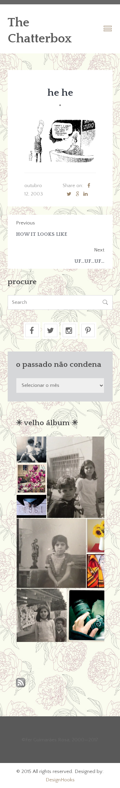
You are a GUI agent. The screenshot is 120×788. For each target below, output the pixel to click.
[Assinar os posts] (20, 683)
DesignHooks (60, 780)
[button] (31, 449)
